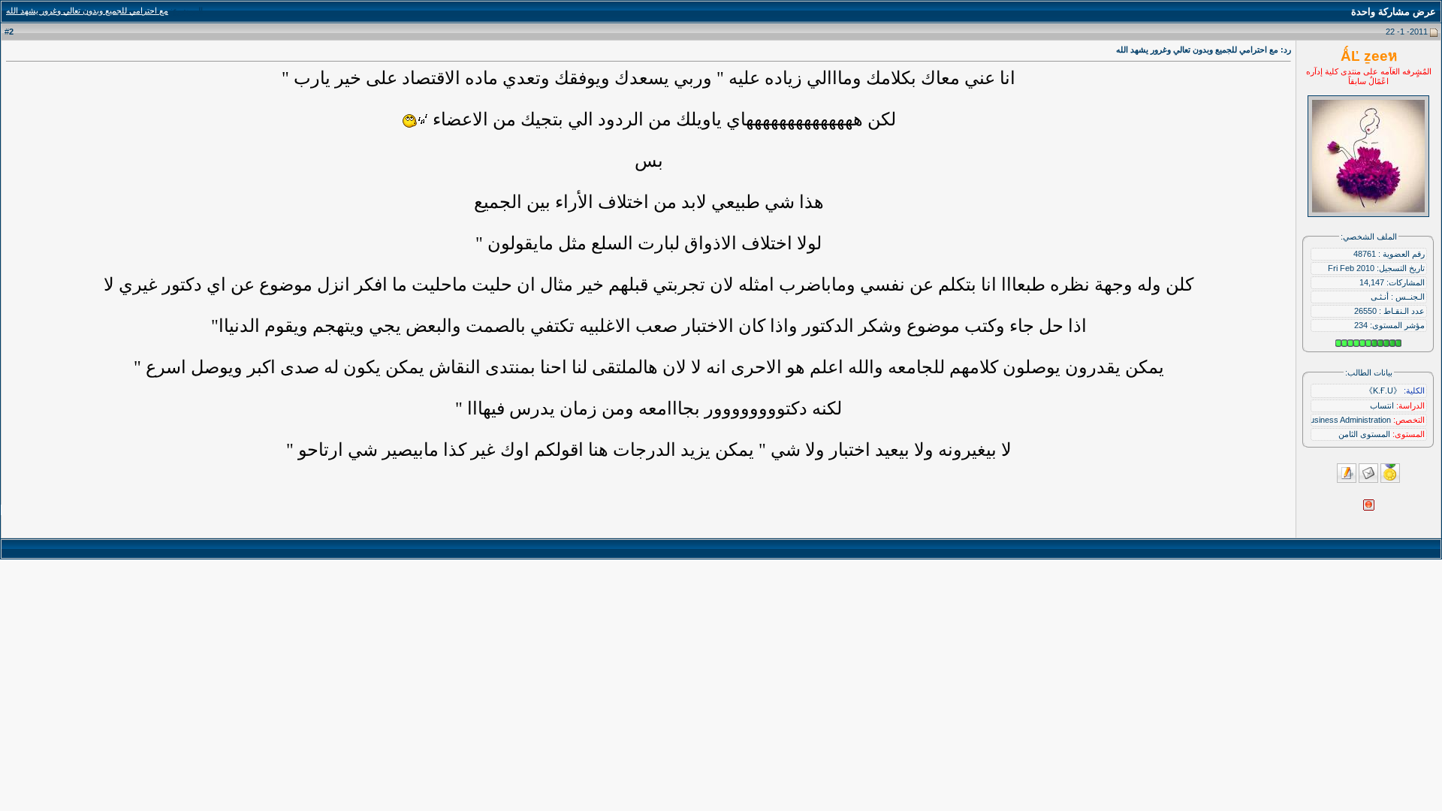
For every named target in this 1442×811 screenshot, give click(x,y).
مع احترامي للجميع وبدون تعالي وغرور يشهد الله (87, 10)
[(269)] (415, 120)
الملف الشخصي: (1369, 236)
